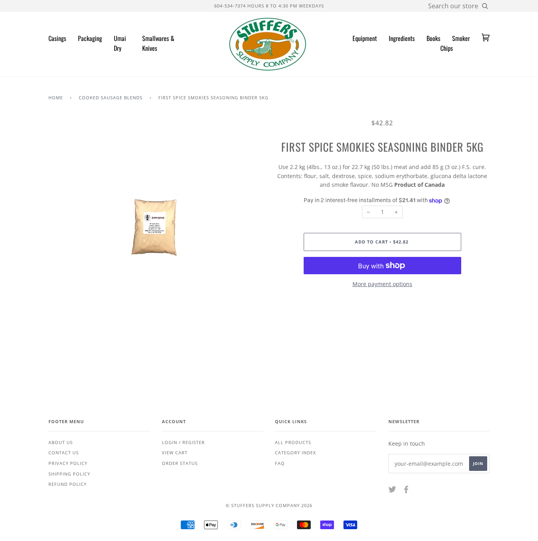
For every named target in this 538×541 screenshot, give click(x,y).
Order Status (180, 463)
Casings (57, 38)
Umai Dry (120, 43)
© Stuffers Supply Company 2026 (269, 505)
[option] (155, 226)
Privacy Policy (67, 463)
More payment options (382, 284)
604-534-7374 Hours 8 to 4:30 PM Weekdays (269, 6)
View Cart (174, 452)
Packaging (90, 38)
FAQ (280, 463)
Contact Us (63, 452)
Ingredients (402, 38)
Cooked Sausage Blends (111, 97)
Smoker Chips (455, 43)
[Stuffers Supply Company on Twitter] (392, 491)
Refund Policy (67, 484)
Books (433, 38)
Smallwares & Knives (158, 43)
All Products (293, 442)
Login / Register (183, 442)
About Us (60, 442)
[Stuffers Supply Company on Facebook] (406, 491)
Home (55, 97)
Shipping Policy (69, 474)
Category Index (295, 452)
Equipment (364, 38)
